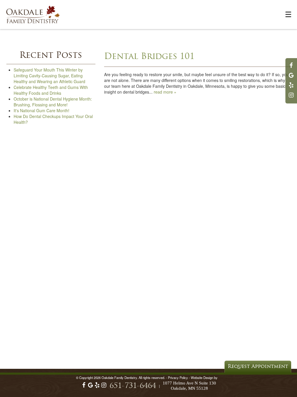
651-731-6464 (133, 386)
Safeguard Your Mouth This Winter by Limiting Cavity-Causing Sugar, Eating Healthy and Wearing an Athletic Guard (49, 75)
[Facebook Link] (291, 68)
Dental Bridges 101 (149, 57)
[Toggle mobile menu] (288, 14)
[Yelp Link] (291, 88)
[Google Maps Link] (291, 78)
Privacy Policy (178, 377)
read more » (165, 92)
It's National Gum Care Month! (41, 110)
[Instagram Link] (291, 98)
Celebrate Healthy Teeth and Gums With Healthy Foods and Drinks (51, 90)
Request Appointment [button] (258, 366)
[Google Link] (90, 386)
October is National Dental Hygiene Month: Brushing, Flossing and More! (53, 102)
